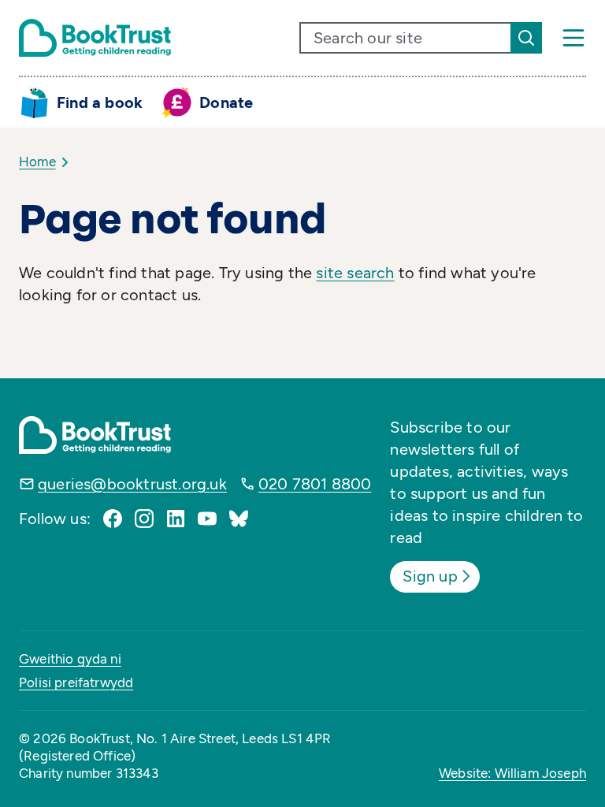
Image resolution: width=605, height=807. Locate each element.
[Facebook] (112, 518)
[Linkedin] (175, 518)
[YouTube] (207, 518)
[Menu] (573, 37)
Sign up (430, 576)
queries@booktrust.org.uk (132, 483)
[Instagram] (144, 518)
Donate (226, 102)
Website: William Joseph (512, 773)
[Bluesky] (238, 518)
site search (355, 272)
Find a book (100, 102)
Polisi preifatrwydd (76, 682)
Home (37, 161)
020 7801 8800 (315, 483)
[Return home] (95, 38)
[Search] (526, 38)
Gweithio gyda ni (70, 659)
